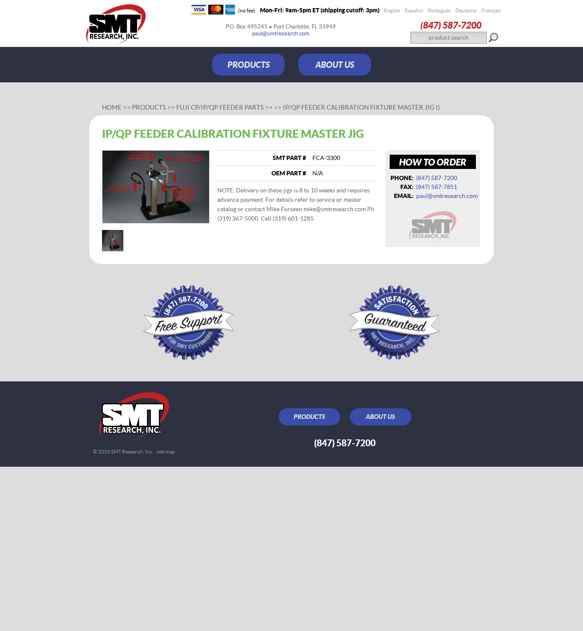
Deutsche (466, 10)
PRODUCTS (248, 65)
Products (149, 107)
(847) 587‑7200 (450, 25)
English (392, 10)
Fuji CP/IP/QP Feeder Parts (220, 107)
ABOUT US (334, 65)
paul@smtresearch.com (280, 33)
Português (439, 10)
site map (166, 451)
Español (414, 10)
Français (491, 10)
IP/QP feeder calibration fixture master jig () (361, 107)
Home (112, 107)
